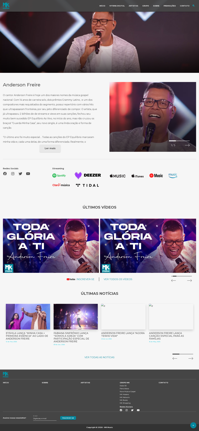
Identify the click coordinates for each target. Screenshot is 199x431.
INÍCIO (6, 383)
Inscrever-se (68, 418)
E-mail (35, 416)
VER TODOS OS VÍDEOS (118, 279)
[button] (187, 145)
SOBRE (45, 383)
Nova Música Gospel (127, 392)
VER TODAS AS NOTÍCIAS (99, 357)
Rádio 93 (123, 386)
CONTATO (163, 383)
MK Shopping (125, 403)
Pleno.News (124, 389)
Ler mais (50, 148)
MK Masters (124, 394)
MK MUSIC (6, 6)
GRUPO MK (125, 383)
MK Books (124, 400)
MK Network (125, 397)
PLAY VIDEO (51, 245)
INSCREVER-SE (85, 279)
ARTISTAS (85, 383)
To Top (193, 425)
